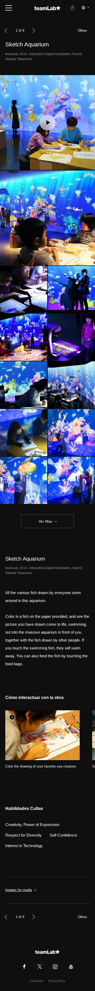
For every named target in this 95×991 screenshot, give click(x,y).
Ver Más (45, 521)
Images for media (18, 890)
